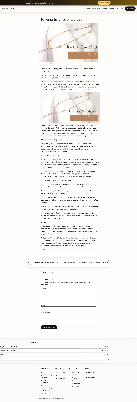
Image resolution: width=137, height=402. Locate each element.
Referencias (62, 378)
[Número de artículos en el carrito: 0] (122, 8)
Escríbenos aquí (90, 372)
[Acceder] (117, 8)
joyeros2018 (49, 64)
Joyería (55, 64)
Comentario (44, 288)
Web (42, 319)
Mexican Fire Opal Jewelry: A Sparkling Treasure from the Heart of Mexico (86, 262)
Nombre (43, 305)
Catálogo (61, 372)
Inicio (43, 250)
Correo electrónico (46, 312)
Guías (60, 375)
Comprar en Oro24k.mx (104, 2)
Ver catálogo (130, 8)
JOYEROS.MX (11, 9)
